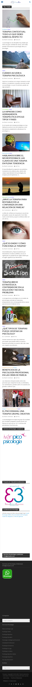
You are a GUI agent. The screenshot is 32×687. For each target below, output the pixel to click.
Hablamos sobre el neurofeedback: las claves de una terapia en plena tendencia (14, 159)
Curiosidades (5, 109)
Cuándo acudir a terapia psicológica (13, 74)
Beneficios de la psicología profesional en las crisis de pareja (15, 372)
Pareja (9, 197)
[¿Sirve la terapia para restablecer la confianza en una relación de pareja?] (16, 186)
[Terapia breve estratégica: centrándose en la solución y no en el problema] (16, 269)
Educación (4, 197)
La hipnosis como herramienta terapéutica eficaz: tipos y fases (13, 115)
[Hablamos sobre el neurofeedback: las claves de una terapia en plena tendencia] (16, 142)
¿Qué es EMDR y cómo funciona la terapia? (14, 244)
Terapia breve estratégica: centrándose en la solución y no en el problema (13, 287)
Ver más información (7, 659)
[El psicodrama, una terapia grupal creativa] (16, 398)
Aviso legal (6, 678)
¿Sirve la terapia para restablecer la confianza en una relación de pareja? (14, 203)
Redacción (17, 39)
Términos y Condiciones (9, 681)
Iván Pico (17, 122)
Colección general (18, 516)
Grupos (4, 409)
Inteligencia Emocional (7, 367)
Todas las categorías (7, 516)
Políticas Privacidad (16, 678)
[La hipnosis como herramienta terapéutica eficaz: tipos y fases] (16, 98)
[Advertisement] (16, 462)
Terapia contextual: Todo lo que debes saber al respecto (14, 34)
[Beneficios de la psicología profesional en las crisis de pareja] (16, 356)
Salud (8, 29)
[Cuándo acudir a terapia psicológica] (16, 60)
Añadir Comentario (8, 39)
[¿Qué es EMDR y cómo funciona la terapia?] (16, 230)
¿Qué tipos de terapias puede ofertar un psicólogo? (14, 331)
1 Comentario (7, 336)
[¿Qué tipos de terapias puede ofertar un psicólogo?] (16, 315)
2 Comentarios (7, 210)
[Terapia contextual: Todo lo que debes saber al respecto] (16, 18)
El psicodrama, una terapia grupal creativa (16, 412)
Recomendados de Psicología (19, 515)
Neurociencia (5, 153)
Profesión (4, 29)
